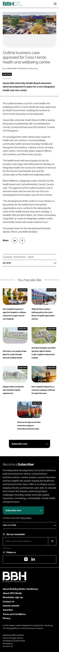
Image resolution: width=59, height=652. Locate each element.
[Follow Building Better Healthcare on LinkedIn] (33, 560)
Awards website (11, 605)
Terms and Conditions (14, 614)
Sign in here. (26, 518)
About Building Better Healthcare (20, 589)
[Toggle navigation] (55, 4)
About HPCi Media (12, 593)
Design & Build (7, 74)
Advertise (8, 610)
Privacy (6, 618)
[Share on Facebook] (22, 240)
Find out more (9, 525)
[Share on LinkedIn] (15, 240)
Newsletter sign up (13, 597)
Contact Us (8, 601)
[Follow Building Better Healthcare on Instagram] (26, 560)
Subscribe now (19, 444)
